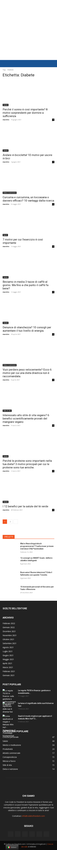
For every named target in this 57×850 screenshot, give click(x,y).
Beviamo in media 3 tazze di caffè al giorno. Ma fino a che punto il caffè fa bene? (25, 285)
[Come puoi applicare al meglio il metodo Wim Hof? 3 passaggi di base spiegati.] (9, 726)
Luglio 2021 (8, 651)
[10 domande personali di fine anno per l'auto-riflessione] (10, 591)
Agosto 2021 (8, 647)
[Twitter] (46, 834)
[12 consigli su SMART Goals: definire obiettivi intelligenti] (10, 562)
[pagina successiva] (16, 521)
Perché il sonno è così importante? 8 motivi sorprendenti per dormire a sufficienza (25, 113)
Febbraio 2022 (9, 623)
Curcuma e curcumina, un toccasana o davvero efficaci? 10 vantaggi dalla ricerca (28, 199)
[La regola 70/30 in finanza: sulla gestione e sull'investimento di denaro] (9, 697)
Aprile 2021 (7, 663)
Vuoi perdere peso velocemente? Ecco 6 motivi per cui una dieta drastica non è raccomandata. (27, 373)
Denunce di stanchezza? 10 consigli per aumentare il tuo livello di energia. (27, 329)
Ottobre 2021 (8, 639)
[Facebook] (10, 834)
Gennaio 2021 (9, 675)
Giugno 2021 (8, 655)
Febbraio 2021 (9, 671)
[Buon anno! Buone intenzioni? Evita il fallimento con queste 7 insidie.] (10, 576)
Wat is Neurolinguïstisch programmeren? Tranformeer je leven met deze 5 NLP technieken (37, 546)
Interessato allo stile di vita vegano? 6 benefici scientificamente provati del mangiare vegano (26, 418)
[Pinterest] (32, 834)
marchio (6, 120)
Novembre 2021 (10, 635)
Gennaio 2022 (9, 627)
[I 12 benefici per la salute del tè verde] (28, 490)
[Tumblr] (39, 834)
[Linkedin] (25, 834)
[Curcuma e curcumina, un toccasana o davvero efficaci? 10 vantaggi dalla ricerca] (28, 181)
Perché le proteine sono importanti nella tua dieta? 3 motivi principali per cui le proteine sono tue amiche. (27, 464)
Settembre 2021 (9, 643)
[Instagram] (17, 834)
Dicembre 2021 (9, 631)
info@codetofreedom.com (33, 816)
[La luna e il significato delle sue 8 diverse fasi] (9, 707)
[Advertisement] (28, 30)
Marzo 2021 (8, 667)
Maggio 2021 (8, 659)
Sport (5, 235)
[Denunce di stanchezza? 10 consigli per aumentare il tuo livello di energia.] (28, 311)
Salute (5, 105)
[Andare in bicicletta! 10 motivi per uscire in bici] (28, 139)
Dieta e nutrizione (9, 193)
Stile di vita (7, 411)
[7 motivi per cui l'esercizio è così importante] (28, 223)
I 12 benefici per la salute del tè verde (25, 506)
